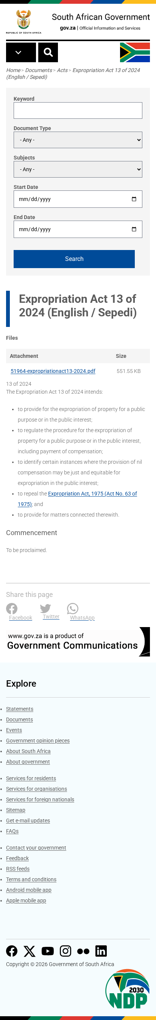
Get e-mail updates (28, 821)
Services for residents (31, 778)
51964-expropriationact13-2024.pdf (53, 371)
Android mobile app (28, 890)
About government (28, 762)
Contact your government (36, 848)
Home (13, 70)
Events (14, 730)
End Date (24, 217)
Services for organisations (36, 789)
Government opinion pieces (38, 741)
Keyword (24, 99)
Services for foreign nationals (40, 799)
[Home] (23, 22)
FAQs (12, 831)
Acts (62, 70)
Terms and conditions (31, 879)
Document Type (32, 128)
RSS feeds (18, 869)
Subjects (24, 158)
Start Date (26, 187)
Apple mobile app (26, 900)
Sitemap (15, 810)
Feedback (17, 858)
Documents (38, 70)
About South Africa (28, 751)
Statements (19, 709)
